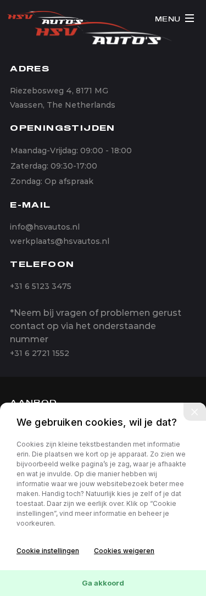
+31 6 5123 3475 (40, 286)
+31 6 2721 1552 (39, 353)
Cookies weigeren (124, 551)
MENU (168, 19)
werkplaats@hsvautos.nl (59, 241)
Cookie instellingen (47, 551)
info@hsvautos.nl (45, 227)
